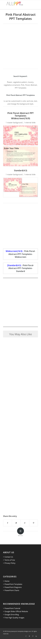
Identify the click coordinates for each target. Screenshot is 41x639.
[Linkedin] (36, 636)
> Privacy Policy (9, 563)
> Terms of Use (9, 560)
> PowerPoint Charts (11, 590)
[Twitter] (29, 636)
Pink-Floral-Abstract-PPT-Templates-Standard (21, 268)
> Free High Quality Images (13, 617)
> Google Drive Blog (11, 614)
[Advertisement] (20, 45)
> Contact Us (8, 557)
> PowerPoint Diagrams (12, 587)
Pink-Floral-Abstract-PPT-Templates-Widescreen (21, 254)
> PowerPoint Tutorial (11, 608)
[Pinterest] (33, 636)
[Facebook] (26, 636)
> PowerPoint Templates (12, 584)
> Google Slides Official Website (15, 611)
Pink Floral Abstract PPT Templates (21, 16)
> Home (6, 581)
